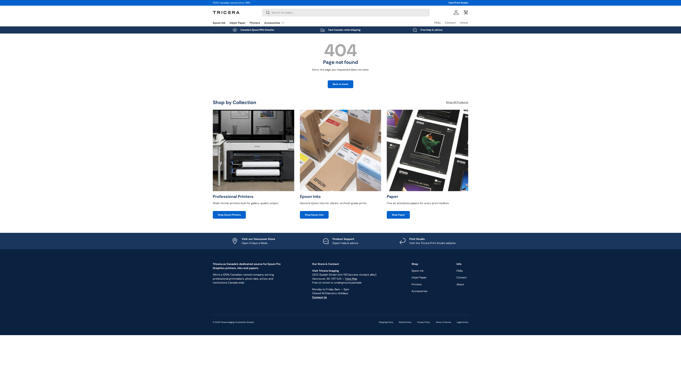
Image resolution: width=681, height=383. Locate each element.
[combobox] (346, 12)
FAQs (437, 22)
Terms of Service (443, 322)
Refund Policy (405, 322)
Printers (255, 23)
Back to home (340, 84)
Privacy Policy (423, 322)
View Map (351, 279)
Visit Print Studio (458, 2)
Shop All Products (457, 102)
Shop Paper (398, 214)
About (464, 22)
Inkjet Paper (237, 23)
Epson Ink (219, 23)
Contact (450, 22)
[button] (466, 12)
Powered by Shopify (244, 322)
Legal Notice (462, 322)
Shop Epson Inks (314, 214)
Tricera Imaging (227, 322)
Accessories (272, 23)
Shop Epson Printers (229, 214)
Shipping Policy (386, 322)
